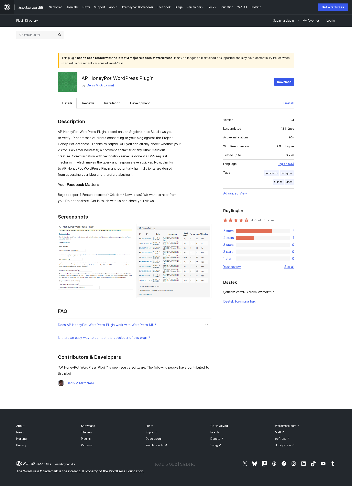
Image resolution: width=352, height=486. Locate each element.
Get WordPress (333, 7)
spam (289, 181)
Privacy (21, 445)
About (20, 425)
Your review (232, 267)
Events (215, 432)
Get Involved (219, 425)
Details (67, 103)
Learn (149, 425)
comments (271, 173)
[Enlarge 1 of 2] (127, 230)
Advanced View (235, 193)
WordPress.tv (156, 445)
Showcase (88, 425)
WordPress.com (287, 425)
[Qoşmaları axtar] (59, 35)
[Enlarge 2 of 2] (206, 230)
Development (140, 103)
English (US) (286, 164)
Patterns (86, 445)
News (20, 432)
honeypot (287, 173)
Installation (112, 103)
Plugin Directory (27, 20)
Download (284, 82)
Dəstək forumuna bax (239, 301)
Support (151, 432)
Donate (217, 438)
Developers (154, 438)
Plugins (86, 438)
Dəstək (288, 103)
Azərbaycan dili (65, 464)
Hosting (21, 438)
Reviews (88, 103)
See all (289, 267)
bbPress (282, 438)
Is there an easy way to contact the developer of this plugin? (104, 338)
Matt (280, 432)
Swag (215, 445)
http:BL (278, 181)
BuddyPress (285, 445)
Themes (86, 432)
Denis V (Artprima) (100, 85)
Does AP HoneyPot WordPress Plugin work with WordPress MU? (107, 325)
